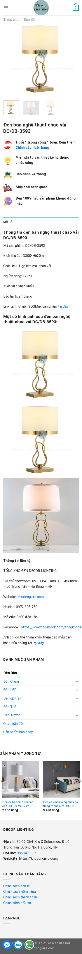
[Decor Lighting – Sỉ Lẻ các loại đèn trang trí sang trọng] (41, 7)
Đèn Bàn (30, 20)
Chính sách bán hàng (32, 148)
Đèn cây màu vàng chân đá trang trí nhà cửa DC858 (60, 804)
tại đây (63, 306)
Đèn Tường (11, 715)
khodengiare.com (31, 597)
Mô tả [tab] (7, 221)
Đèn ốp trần (12, 698)
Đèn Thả (9, 707)
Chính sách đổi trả (17, 903)
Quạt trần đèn (13, 724)
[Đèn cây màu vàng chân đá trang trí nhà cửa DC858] (61, 779)
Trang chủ (10, 20)
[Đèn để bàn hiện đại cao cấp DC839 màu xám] (20, 779)
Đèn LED (10, 690)
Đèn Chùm (11, 681)
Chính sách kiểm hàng (20, 891)
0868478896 (27, 853)
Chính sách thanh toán (20, 897)
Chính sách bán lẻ (16, 886)
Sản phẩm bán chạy (18, 732)
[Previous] (10, 59)
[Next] (72, 59)
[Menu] (6, 7)
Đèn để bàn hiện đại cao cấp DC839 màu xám (17, 804)
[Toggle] (77, 681)
